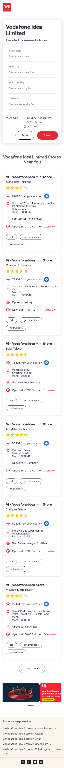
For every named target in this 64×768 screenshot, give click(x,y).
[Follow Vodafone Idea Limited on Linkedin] (29, 762)
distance (13, 98)
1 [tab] (29, 706)
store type (12, 117)
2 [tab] (35, 706)
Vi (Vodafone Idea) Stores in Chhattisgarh (26, 749)
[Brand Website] (41, 762)
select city (14, 66)
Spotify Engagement (39, 117)
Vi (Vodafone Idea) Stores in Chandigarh (25, 743)
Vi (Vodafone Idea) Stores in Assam (23, 733)
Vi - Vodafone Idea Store (25, 585)
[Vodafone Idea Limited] (7, 7)
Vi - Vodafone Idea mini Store (29, 177)
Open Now (49, 226)
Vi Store (32, 126)
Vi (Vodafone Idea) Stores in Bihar (22, 738)
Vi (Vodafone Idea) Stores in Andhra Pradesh (28, 728)
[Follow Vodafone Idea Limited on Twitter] (23, 762)
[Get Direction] (46, 196)
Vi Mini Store (34, 122)
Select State (16, 50)
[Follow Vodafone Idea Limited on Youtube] (35, 762)
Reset (25, 135)
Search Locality (16, 82)
